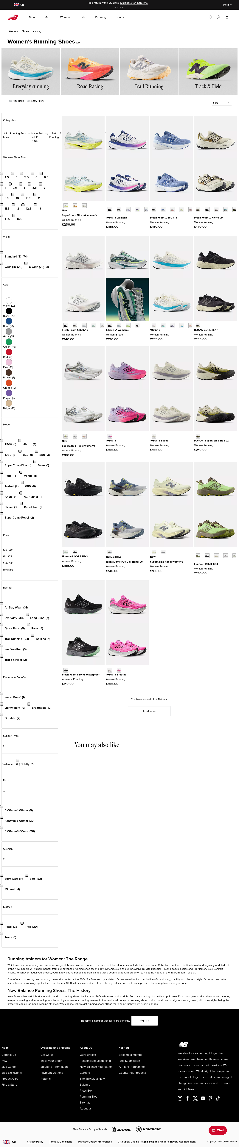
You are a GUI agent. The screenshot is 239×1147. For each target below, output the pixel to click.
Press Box (86, 1091)
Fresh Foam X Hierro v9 (208, 217)
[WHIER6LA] (226, 209)
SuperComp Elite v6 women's (79, 215)
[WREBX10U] (154, 552)
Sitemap (85, 1102)
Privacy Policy (35, 1141)
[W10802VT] (110, 436)
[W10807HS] (163, 325)
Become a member (131, 1055)
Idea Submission (129, 1061)
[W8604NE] (154, 209)
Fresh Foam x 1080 (60, 983)
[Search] (211, 17)
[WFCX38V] (110, 552)
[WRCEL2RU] (75, 206)
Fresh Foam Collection (156, 965)
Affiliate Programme (132, 1067)
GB (14, 1141)
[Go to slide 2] (118, 7)
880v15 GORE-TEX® (206, 330)
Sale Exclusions (11, 1073)
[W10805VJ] (182, 325)
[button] (219, 17)
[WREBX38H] (66, 436)
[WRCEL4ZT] (84, 206)
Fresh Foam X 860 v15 (163, 217)
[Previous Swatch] (196, 551)
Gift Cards (47, 1055)
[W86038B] (163, 209)
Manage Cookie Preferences (95, 1141)
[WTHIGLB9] (75, 552)
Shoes (25, 31)
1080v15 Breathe (116, 674)
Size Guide (8, 1067)
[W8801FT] (93, 325)
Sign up (144, 1020)
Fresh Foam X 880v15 (75, 330)
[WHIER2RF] (216, 209)
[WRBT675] (226, 556)
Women (13, 31)
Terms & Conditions (60, 1141)
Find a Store (9, 1085)
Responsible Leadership (95, 1061)
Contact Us (8, 1055)
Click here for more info (134, 2)
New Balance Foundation (96, 1067)
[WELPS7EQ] (137, 325)
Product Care (9, 1079)
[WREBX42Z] (75, 436)
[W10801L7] (128, 209)
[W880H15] (75, 325)
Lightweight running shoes (142, 1004)
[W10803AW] (110, 209)
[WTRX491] (198, 436)
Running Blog (88, 1096)
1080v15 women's (117, 217)
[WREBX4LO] (163, 552)
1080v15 (155, 330)
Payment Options (52, 1073)
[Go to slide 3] (121, 7)
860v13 (84, 979)
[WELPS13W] (119, 325)
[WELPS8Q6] (110, 325)
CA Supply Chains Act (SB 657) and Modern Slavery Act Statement (156, 1141)
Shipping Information (54, 1067)
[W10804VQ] (154, 436)
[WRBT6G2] (216, 556)
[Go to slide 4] (123, 7)
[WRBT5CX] (207, 556)
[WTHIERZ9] (207, 209)
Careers (85, 1073)
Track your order (51, 1061)
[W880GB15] (198, 325)
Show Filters (37, 100)
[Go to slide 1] (116, 7)
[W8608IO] (182, 209)
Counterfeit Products (132, 1073)
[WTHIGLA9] (66, 552)
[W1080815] (119, 209)
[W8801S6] (103, 325)
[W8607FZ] (191, 209)
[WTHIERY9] (198, 209)
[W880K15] (66, 325)
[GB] (16, 4)
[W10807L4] (154, 325)
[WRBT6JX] (198, 556)
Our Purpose (88, 1055)
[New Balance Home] (14, 17)
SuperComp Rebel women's (78, 445)
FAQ (4, 1061)
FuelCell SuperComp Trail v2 (211, 440)
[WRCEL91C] (66, 206)
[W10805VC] (147, 209)
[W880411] (84, 325)
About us (85, 1108)
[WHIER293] (235, 209)
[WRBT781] (235, 556)
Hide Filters (18, 100)
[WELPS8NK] (128, 325)
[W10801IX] (119, 670)
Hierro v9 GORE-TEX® (75, 556)
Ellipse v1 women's (117, 330)
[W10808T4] (191, 325)
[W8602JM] (172, 209)
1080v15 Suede (159, 440)
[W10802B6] (172, 325)
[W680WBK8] (66, 670)
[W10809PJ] (110, 670)
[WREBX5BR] (84, 436)
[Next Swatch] (196, 561)
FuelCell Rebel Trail (206, 564)
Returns (46, 1079)
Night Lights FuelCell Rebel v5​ (124, 561)
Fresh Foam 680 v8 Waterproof (81, 674)
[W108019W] (137, 209)
